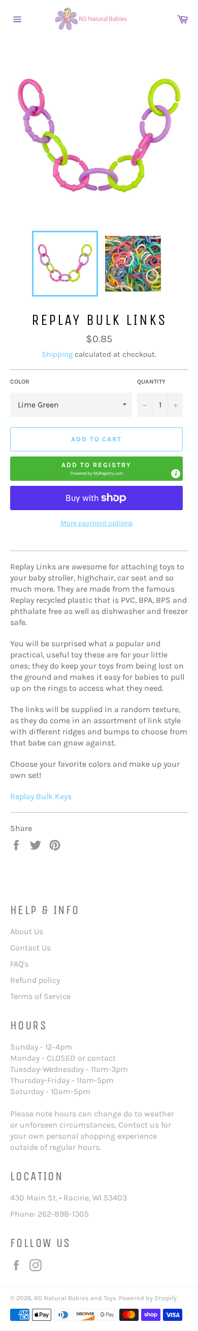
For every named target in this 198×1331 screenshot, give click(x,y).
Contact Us (30, 947)
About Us (26, 931)
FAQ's (19, 964)
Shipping (57, 354)
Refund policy (35, 980)
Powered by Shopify (148, 1298)
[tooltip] (175, 473)
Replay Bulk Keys (41, 796)
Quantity (151, 381)
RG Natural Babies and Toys (75, 1298)
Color (19, 381)
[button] (96, 468)
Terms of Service (40, 996)
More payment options (96, 523)
